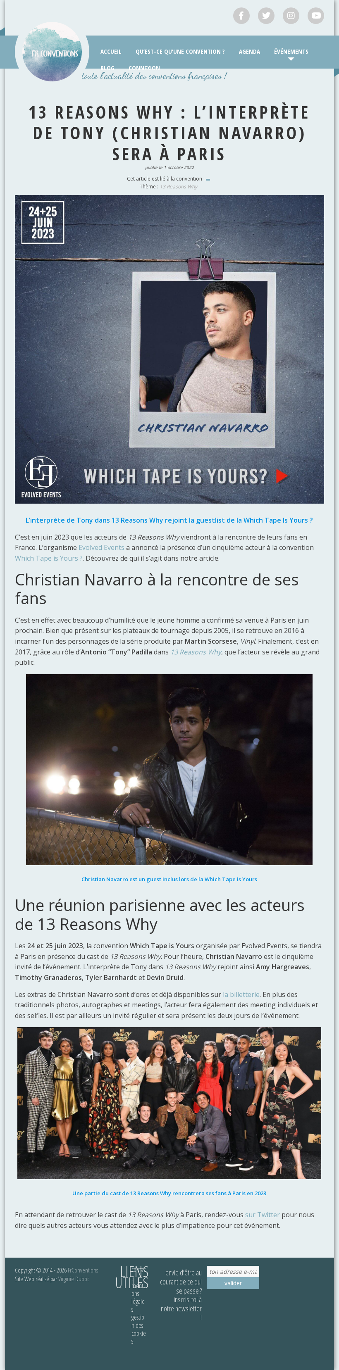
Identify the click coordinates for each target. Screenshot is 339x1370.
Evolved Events (101, 547)
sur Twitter (262, 1214)
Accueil (111, 51)
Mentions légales (138, 1297)
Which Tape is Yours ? (49, 558)
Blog (107, 68)
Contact (138, 1273)
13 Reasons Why (178, 186)
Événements (291, 51)
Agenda (249, 51)
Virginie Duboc (73, 1279)
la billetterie (241, 994)
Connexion (144, 68)
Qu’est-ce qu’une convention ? (180, 51)
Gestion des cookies (138, 1329)
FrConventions (83, 1270)
